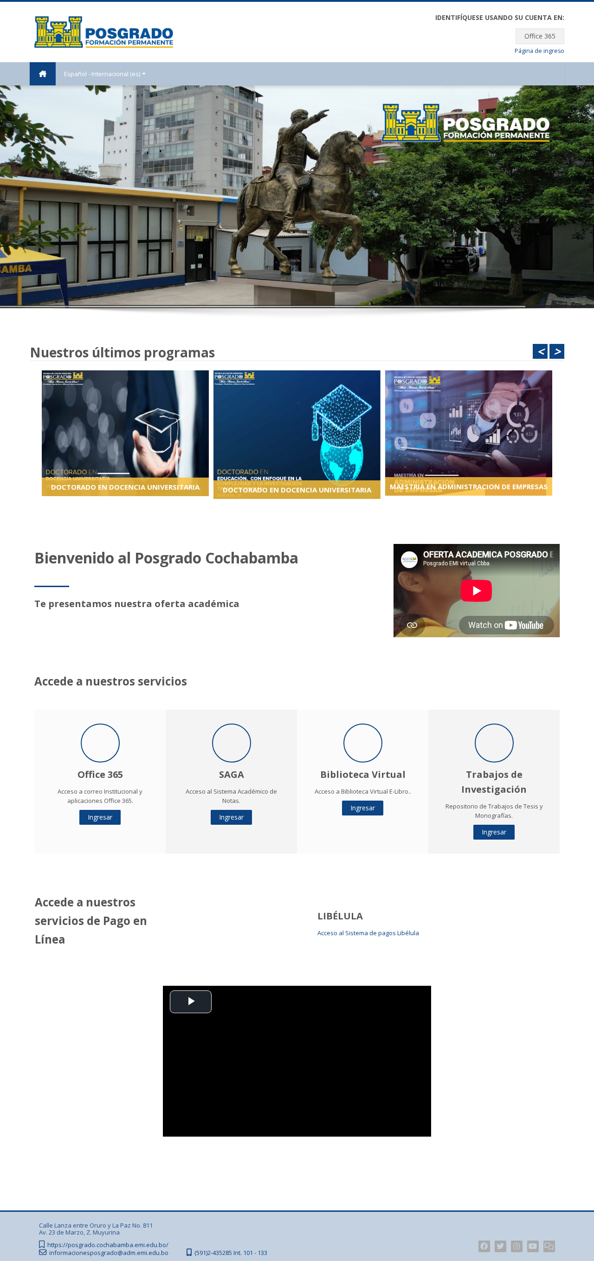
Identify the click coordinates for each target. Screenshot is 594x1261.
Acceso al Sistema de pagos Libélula (368, 933)
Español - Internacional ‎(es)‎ (102, 74)
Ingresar (100, 817)
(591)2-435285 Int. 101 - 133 (230, 1252)
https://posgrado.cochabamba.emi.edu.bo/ (107, 1245)
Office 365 (539, 36)
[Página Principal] (104, 31)
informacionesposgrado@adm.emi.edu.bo (108, 1252)
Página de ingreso (539, 51)
